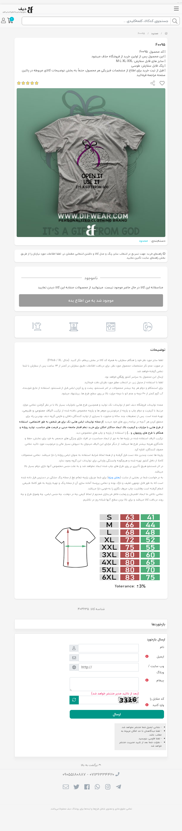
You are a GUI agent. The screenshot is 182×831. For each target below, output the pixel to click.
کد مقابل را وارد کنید (157, 702)
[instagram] (107, 787)
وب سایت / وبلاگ (156, 669)
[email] (65, 787)
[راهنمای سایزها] (35, 326)
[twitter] (76, 787)
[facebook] (87, 787)
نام (162, 647)
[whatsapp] (97, 787)
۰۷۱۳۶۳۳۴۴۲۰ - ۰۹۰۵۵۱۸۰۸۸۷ (88, 774)
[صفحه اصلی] (166, 33)
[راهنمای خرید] (109, 326)
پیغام (160, 680)
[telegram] (118, 787)
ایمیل (160, 656)
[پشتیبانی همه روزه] (146, 326)
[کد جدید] (74, 700)
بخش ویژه (114, 477)
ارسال (117, 714)
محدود (154, 33)
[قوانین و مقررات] (72, 326)
